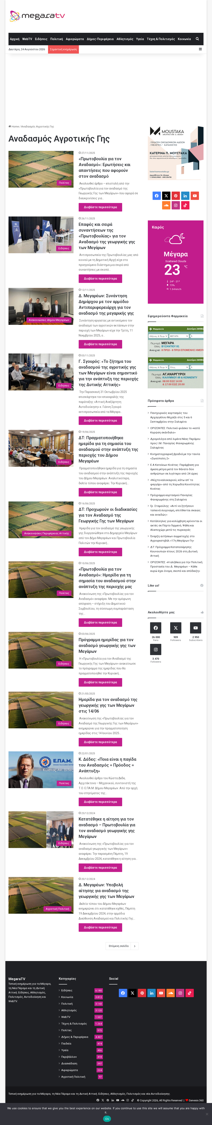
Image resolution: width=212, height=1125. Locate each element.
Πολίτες (66, 1030)
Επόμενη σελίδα (119, 946)
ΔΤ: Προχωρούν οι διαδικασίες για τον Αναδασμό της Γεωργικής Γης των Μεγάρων (108, 515)
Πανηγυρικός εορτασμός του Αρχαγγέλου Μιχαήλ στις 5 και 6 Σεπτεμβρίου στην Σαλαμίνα (171, 417)
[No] (207, 1114)
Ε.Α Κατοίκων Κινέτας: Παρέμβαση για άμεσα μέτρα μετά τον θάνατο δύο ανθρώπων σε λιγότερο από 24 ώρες (174, 469)
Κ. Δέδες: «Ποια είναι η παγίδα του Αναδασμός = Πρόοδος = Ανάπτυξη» (107, 765)
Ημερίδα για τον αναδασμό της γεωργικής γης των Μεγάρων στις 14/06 (108, 705)
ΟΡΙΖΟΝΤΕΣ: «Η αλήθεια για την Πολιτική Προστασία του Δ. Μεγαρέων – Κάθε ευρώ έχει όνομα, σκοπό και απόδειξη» (176, 566)
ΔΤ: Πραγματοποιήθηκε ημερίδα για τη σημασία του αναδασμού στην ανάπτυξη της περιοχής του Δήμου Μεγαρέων (108, 449)
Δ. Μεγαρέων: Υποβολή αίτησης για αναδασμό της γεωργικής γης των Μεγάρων (106, 890)
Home (15, 126)
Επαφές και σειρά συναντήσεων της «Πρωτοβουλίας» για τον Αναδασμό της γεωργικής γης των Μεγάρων (107, 236)
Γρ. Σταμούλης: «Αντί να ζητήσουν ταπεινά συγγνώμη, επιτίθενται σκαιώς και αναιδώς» (175, 510)
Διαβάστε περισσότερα (100, 207)
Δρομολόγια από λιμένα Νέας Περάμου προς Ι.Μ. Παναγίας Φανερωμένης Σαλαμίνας (175, 443)
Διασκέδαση (69, 1063)
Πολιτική (56, 39)
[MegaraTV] (38, 16)
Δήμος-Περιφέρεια (100, 39)
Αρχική (14, 39)
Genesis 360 (196, 1100)
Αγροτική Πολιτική (73, 1076)
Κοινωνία (184, 39)
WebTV (27, 39)
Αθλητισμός (125, 39)
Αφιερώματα (75, 39)
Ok (107, 1118)
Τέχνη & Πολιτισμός (161, 39)
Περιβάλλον (69, 1056)
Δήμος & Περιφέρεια (74, 1036)
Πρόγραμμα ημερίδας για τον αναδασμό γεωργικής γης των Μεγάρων (107, 645)
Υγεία (140, 39)
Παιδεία (66, 1043)
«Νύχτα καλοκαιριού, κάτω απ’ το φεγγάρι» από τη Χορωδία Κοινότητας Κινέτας (175, 484)
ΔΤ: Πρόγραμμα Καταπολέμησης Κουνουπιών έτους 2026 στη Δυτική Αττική (174, 551)
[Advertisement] (106, 89)
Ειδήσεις (41, 39)
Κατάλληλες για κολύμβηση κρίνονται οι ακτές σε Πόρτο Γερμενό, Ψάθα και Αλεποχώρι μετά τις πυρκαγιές (176, 525)
